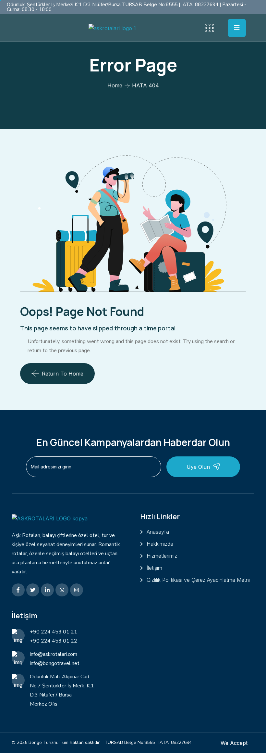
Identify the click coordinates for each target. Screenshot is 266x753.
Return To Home (62, 373)
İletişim (154, 568)
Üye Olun (198, 467)
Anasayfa (158, 532)
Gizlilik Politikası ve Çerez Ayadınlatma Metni (198, 580)
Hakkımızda (160, 544)
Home (114, 85)
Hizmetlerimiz (162, 556)
